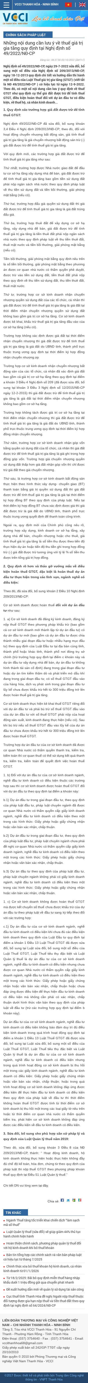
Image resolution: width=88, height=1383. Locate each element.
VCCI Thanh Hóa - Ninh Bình (36, 4)
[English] (82, 6)
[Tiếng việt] (70, 6)
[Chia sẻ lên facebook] (62, 1200)
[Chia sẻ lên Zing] (80, 1200)
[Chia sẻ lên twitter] (68, 1200)
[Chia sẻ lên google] (74, 1200)
